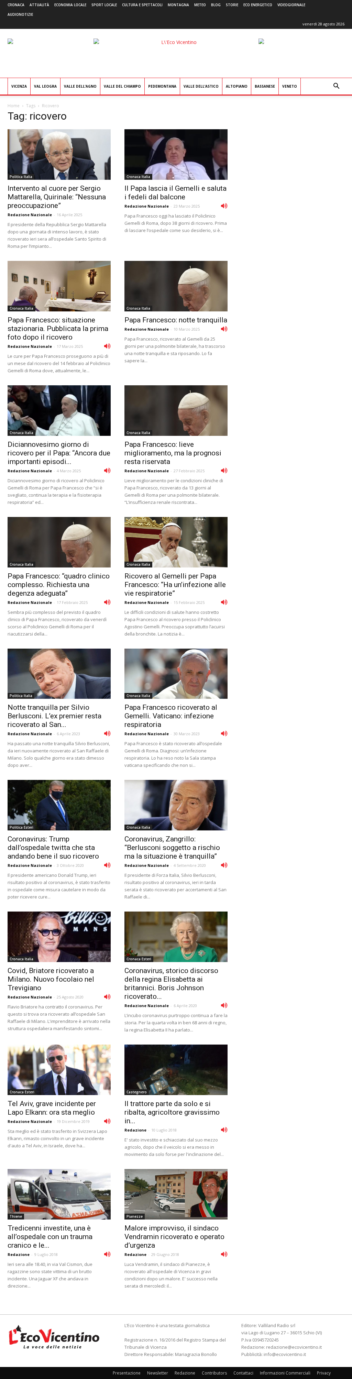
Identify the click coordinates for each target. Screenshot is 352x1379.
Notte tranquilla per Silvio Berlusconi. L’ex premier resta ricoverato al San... (54, 716)
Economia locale (70, 4)
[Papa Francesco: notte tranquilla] (176, 286)
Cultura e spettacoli (142, 4)
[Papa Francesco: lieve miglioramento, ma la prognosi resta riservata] (176, 410)
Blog (216, 4)
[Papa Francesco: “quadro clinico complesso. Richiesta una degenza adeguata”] (59, 542)
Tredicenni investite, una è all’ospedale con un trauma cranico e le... (50, 1236)
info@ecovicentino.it (285, 1354)
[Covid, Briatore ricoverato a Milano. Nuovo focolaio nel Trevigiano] (59, 937)
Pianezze (134, 1216)
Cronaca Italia (138, 176)
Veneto (289, 86)
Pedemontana (162, 86)
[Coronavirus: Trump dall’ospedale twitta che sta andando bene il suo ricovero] (59, 805)
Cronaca (16, 4)
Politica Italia (21, 176)
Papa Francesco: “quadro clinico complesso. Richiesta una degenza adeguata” (59, 584)
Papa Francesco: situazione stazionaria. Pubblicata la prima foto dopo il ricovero (58, 328)
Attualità (39, 4)
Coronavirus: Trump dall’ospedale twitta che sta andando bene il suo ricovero (53, 847)
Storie (232, 4)
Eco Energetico (257, 4)
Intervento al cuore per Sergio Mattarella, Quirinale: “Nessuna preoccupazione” (57, 197)
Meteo (200, 4)
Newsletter (157, 1373)
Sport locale (104, 4)
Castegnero (136, 1092)
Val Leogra (45, 86)
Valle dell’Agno (80, 86)
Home (14, 106)
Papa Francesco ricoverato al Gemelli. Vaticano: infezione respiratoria (170, 716)
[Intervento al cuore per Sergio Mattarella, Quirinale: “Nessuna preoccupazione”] (59, 154)
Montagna (178, 4)
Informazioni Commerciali (285, 1373)
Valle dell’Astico (201, 86)
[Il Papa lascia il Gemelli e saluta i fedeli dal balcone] (176, 154)
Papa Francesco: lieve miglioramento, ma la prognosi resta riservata (172, 453)
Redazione (135, 1130)
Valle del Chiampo (122, 86)
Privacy (324, 1373)
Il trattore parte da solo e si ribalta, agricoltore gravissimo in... (172, 1112)
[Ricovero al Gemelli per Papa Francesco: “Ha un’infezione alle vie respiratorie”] (176, 542)
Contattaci (243, 1373)
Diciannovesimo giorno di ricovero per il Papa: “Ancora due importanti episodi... (59, 453)
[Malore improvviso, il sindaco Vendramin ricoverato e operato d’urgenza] (176, 1194)
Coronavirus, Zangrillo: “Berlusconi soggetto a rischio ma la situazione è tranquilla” (172, 847)
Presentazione (127, 1373)
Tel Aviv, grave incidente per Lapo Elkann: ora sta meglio (52, 1108)
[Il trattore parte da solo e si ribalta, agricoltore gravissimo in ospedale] (176, 1070)
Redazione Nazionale (30, 214)
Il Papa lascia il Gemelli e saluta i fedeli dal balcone (175, 192)
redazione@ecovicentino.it (294, 1347)
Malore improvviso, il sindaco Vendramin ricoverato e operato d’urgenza (174, 1236)
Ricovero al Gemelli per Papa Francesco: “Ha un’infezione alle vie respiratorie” (175, 584)
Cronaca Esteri (138, 959)
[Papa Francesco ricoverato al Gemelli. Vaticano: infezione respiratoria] (176, 674)
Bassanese (265, 86)
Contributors (214, 1373)
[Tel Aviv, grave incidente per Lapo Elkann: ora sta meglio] (59, 1070)
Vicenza (19, 86)
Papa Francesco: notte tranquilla (175, 320)
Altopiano (237, 86)
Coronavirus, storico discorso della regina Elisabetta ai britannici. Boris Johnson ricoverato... (171, 984)
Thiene (16, 1216)
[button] (336, 87)
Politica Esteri (21, 827)
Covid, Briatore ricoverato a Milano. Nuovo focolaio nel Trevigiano (51, 979)
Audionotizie (20, 14)
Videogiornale (291, 4)
